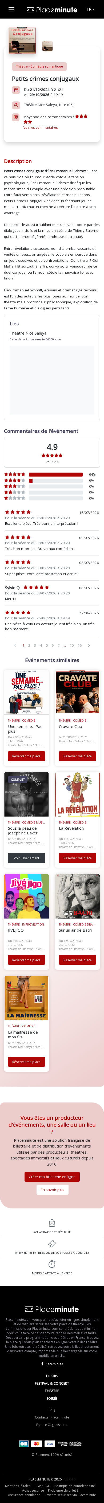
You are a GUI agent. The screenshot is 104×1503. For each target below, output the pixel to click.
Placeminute (54, 1364)
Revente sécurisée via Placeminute (70, 1495)
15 (72, 645)
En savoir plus (52, 1189)
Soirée (52, 1398)
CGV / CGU (42, 1486)
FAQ (52, 1410)
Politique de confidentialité (74, 1486)
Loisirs (52, 1376)
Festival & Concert (52, 1383)
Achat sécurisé (33, 1490)
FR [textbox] (89, 9)
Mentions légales (17, 1486)
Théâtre (52, 1391)
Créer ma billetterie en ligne (52, 1176)
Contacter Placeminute (52, 1417)
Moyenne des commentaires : (49, 122)
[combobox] (90, 9)
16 (80, 645)
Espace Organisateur (52, 1424)
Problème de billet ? (63, 1490)
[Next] (89, 645)
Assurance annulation (24, 1495)
